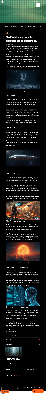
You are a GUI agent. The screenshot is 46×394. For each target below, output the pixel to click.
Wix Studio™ (37, 387)
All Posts (6, 26)
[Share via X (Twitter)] (9, 335)
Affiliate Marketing (31, 26)
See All (38, 344)
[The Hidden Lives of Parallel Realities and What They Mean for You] (13, 351)
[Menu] (37, 5)
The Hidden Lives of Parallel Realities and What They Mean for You (13, 359)
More (38, 26)
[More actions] (39, 33)
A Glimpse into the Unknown (11, 331)
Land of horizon (14, 26)
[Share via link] (15, 335)
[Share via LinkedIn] (12, 335)
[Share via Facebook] (6, 335)
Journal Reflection (22, 26)
